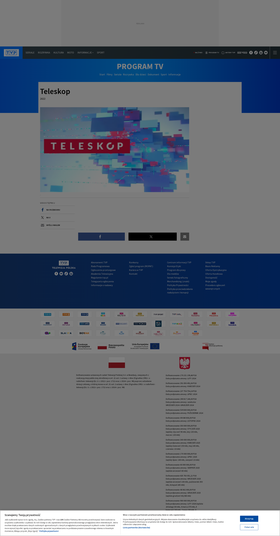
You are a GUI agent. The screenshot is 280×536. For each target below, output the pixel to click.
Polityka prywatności (49, 531)
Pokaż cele (249, 527)
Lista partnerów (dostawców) (136, 527)
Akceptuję (249, 518)
